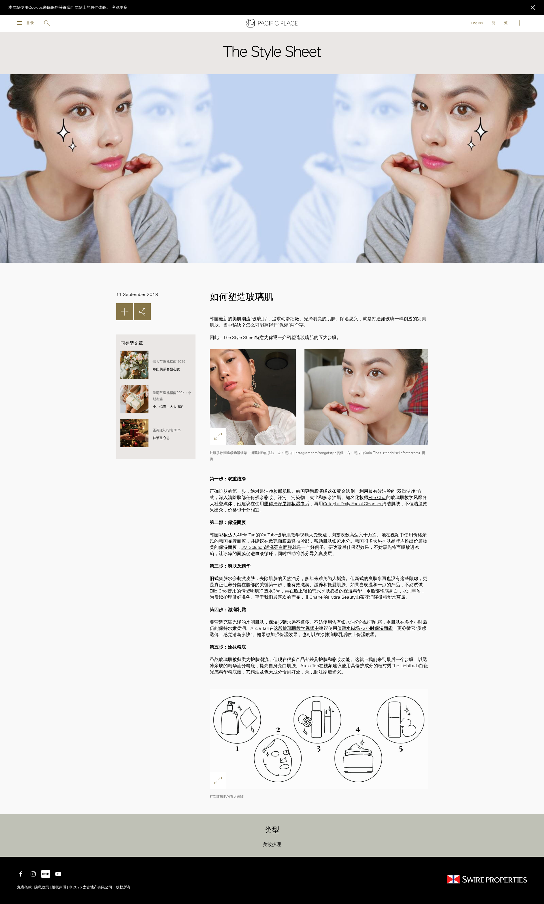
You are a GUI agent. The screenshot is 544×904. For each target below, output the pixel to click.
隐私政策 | (42, 887)
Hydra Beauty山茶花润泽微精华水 (362, 597)
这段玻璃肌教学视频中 (296, 628)
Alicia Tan (246, 535)
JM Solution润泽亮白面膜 (266, 547)
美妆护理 (272, 844)
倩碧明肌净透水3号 (260, 591)
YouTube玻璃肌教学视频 (284, 535)
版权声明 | (60, 887)
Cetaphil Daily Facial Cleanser (352, 503)
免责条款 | (25, 887)
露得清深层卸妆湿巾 (284, 503)
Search (46, 23)
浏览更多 (120, 7)
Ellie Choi (377, 497)
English (477, 23)
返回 (535, 848)
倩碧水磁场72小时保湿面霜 (365, 628)
